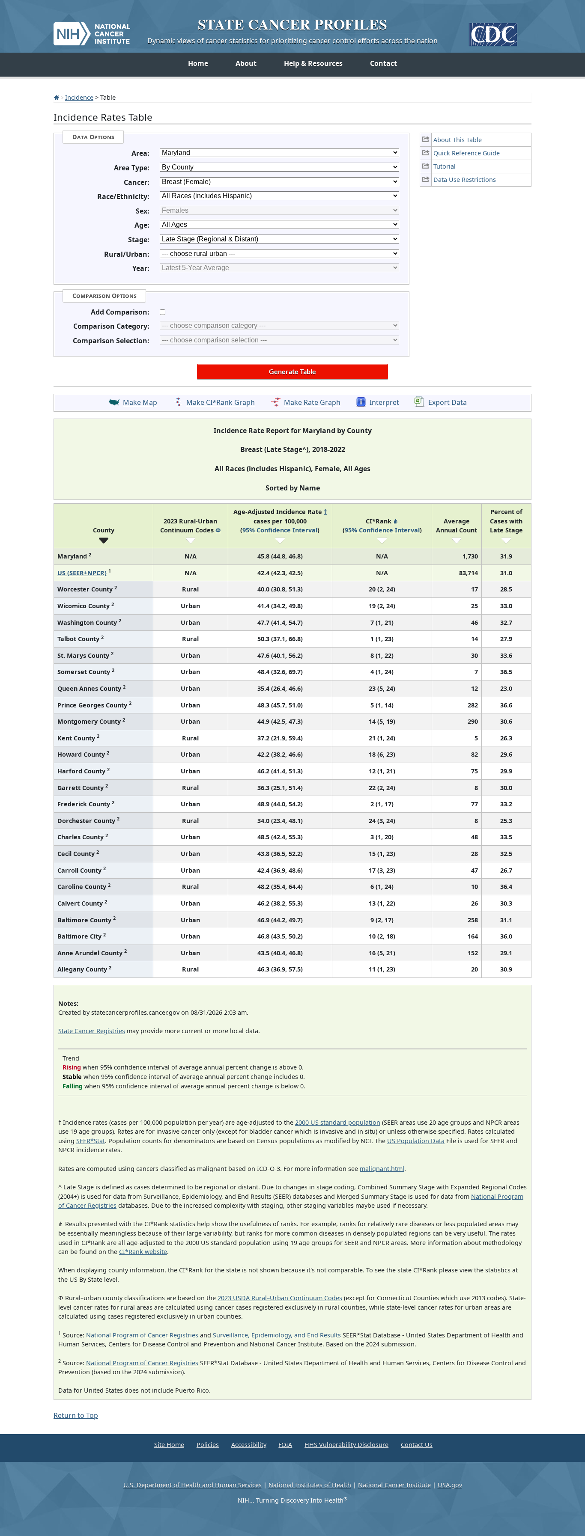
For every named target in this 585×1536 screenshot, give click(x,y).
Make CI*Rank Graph (220, 402)
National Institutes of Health (310, 1485)
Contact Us (417, 1445)
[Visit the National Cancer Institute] (92, 30)
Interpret (384, 402)
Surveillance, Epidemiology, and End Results (277, 1335)
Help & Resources (313, 63)
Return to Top (76, 1415)
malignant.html (382, 1169)
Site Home (169, 1445)
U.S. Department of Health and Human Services (192, 1485)
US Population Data (416, 1141)
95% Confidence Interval (279, 530)
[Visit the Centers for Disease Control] (493, 31)
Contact (383, 63)
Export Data (447, 402)
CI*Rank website (143, 1252)
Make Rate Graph (312, 402)
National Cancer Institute (394, 1485)
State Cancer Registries (91, 1031)
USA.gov (450, 1485)
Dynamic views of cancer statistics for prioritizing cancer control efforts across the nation (292, 40)
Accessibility (248, 1445)
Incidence (79, 97)
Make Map (140, 402)
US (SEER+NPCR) (82, 573)
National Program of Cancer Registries (142, 1335)
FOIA (285, 1445)
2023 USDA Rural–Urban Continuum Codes (280, 1298)
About (246, 63)
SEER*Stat (90, 1141)
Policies (208, 1445)
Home (198, 63)
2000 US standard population (337, 1122)
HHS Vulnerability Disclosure (346, 1445)
